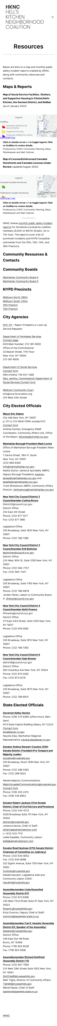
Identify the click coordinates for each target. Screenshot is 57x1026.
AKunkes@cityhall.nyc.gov (33, 436)
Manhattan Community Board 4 (21, 277)
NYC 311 (7, 325)
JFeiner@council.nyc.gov (20, 598)
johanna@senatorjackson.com (20, 829)
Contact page (10, 340)
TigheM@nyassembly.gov (17, 983)
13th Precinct (10, 308)
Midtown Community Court (18, 390)
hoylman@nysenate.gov (16, 871)
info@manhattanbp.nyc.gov (18, 466)
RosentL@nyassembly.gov (17, 908)
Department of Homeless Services (22, 336)
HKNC (6, 1015)
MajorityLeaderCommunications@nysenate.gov (29, 784)
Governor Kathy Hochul (16, 712)
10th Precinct (10, 305)
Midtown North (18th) (15, 297)
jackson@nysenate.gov (16, 822)
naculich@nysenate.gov (16, 882)
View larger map (7, 137)
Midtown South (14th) (15, 301)
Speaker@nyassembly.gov (17, 931)
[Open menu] (52, 17)
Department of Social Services (20, 367)
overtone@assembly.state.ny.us (21, 916)
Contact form (10, 370)
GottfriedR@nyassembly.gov (19, 976)
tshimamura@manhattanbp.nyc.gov (33, 489)
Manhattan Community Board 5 (20, 281)
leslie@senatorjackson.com (18, 841)
